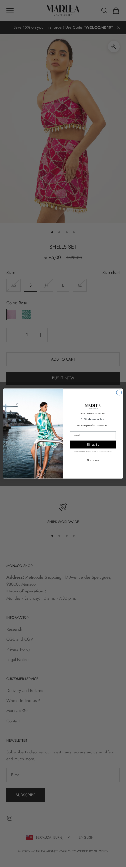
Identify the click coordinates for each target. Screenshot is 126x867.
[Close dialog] (119, 392)
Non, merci (93, 460)
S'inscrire (93, 444)
